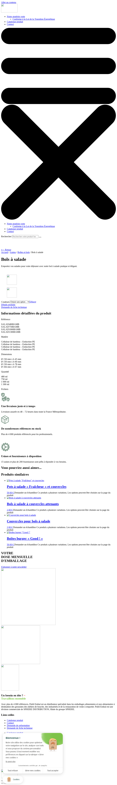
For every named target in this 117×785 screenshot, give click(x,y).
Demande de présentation (18, 725)
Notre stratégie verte (16, 16)
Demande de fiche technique (20, 728)
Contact (10, 24)
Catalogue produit (15, 21)
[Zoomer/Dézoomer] (2, 780)
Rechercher (6, 236)
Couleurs (5, 302)
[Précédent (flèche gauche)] (2, 783)
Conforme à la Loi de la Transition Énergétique (34, 19)
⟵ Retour (6, 250)
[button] (58, 124)
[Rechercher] (40, 237)
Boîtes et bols (24, 252)
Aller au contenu (8, 2)
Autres (13, 252)
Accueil (4, 252)
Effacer (33, 302)
